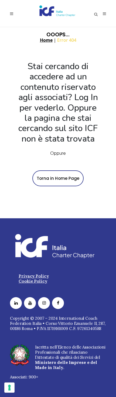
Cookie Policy (33, 281)
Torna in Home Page (58, 178)
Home (46, 40)
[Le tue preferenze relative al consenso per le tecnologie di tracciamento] (9, 387)
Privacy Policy (34, 276)
